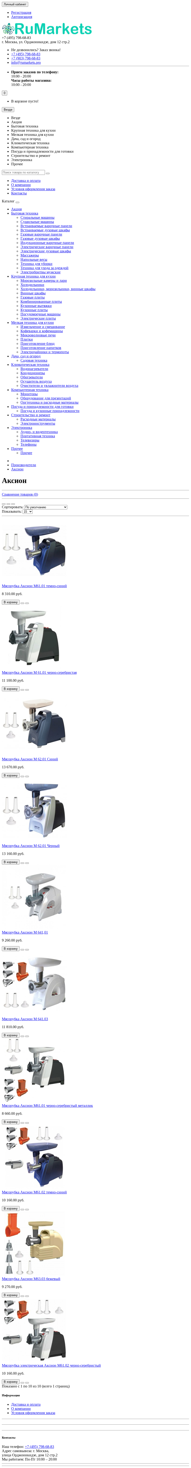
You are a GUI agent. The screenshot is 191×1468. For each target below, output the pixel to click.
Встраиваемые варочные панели (46, 226)
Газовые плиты (32, 297)
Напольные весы (33, 259)
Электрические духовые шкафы (45, 251)
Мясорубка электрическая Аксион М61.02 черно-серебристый (51, 1365)
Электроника (21, 428)
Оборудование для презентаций (45, 398)
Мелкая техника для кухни (32, 323)
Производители (23, 465)
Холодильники (32, 285)
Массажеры (29, 255)
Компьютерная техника (29, 390)
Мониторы (29, 394)
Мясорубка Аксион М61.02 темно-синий (34, 1192)
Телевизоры (29, 440)
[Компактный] (13, 504)
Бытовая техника (24, 213)
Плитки (26, 339)
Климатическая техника (30, 365)
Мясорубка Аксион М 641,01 (25, 932)
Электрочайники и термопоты (44, 352)
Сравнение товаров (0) (20, 494)
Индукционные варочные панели (47, 243)
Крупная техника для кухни (33, 276)
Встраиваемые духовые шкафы (45, 230)
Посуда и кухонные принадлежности (49, 411)
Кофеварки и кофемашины (41, 331)
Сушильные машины (37, 222)
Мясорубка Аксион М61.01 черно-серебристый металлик (47, 1106)
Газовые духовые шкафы (40, 238)
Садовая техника (33, 360)
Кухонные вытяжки (36, 306)
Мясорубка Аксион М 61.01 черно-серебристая (39, 672)
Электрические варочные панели (46, 247)
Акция (16, 209)
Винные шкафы (33, 293)
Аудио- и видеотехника (39, 432)
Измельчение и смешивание (42, 327)
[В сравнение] (27, 603)
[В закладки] (22, 603)
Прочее (17, 449)
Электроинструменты (37, 423)
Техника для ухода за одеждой (44, 268)
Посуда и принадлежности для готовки (42, 407)
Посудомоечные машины (40, 314)
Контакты (19, 193)
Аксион (17, 469)
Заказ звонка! (36, 50)
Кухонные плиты (34, 310)
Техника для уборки (36, 264)
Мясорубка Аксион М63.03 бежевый (31, 1279)
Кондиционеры (32, 373)
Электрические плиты (38, 318)
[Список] (8, 504)
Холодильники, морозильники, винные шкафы (58, 289)
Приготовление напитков (40, 348)
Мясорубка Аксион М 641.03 (25, 1019)
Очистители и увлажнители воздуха (49, 386)
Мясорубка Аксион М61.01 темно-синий (34, 586)
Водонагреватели (34, 369)
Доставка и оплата (26, 181)
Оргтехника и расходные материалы (49, 402)
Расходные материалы (38, 419)
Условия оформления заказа (33, 189)
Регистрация (21, 12)
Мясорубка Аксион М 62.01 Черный (31, 846)
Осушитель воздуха (36, 381)
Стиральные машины (37, 217)
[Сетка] (4, 504)
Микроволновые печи (38, 335)
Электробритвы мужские (40, 272)
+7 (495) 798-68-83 (39, 1447)
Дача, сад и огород (26, 356)
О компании (21, 185)
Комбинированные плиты (41, 301)
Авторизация (21, 17)
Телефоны (28, 444)
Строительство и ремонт (30, 415)
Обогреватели (31, 377)
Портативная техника (37, 436)
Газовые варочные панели (41, 234)
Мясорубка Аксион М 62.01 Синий (30, 759)
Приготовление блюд (37, 344)
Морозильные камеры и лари (43, 280)
